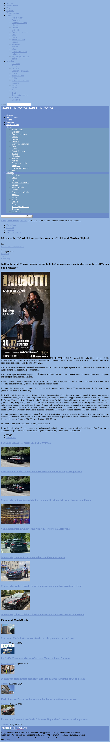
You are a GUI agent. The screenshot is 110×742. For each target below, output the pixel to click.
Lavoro (15, 73)
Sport (14, 92)
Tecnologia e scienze (20, 95)
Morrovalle (11, 437)
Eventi (9, 15)
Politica (15, 78)
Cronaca (15, 68)
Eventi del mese (18, 39)
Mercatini (16, 44)
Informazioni (41, 737)
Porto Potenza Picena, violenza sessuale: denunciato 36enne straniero (39, 699)
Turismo (15, 97)
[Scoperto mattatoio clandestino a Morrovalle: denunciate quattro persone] (15, 466)
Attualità (10, 61)
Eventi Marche (13, 221)
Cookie (60, 737)
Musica (15, 49)
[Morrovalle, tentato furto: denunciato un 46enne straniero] (15, 552)
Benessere (16, 20)
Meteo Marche (18, 76)
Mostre (15, 47)
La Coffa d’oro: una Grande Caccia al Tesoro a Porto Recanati (35, 658)
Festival (15, 42)
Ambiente (16, 63)
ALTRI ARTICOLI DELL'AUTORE (33, 443)
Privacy (52, 737)
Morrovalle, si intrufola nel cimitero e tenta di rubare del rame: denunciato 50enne (46, 500)
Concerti (15, 27)
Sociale (15, 90)
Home (3, 221)
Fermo (9, 8)
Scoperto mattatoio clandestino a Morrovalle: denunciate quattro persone (41, 471)
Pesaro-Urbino (12, 13)
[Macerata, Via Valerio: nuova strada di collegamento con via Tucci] (7, 633)
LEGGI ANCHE (8, 443)
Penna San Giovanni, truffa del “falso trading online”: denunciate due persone (44, 719)
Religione (16, 54)
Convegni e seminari (20, 32)
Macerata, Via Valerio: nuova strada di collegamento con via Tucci (37, 638)
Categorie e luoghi (19, 22)
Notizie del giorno (27, 737)
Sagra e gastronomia (20, 56)
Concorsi (15, 30)
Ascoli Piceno (12, 6)
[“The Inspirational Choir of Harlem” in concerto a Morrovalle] (15, 523)
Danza (14, 37)
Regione (15, 83)
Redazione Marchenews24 (12, 247)
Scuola (15, 88)
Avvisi (14, 66)
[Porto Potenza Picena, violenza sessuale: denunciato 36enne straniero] (7, 694)
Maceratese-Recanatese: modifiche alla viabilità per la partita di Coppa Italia (43, 678)
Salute (14, 85)
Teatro (14, 59)
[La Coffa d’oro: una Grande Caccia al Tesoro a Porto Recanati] (7, 653)
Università (16, 100)
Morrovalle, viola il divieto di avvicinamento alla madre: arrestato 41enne (41, 586)
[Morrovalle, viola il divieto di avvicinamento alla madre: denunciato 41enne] (15, 609)
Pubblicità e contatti (9, 737)
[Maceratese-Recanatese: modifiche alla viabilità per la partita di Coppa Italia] (7, 673)
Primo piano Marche (20, 80)
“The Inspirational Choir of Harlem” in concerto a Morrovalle (35, 528)
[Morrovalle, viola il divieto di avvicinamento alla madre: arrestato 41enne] (15, 581)
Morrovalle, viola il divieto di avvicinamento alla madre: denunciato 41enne (42, 614)
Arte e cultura (17, 18)
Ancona (9, 3)
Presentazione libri (19, 51)
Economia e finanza (20, 71)
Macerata (10, 10)
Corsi (14, 35)
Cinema (15, 25)
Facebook (15, 740)
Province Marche (13, 232)
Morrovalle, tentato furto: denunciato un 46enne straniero (33, 557)
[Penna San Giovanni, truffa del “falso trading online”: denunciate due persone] (7, 714)
